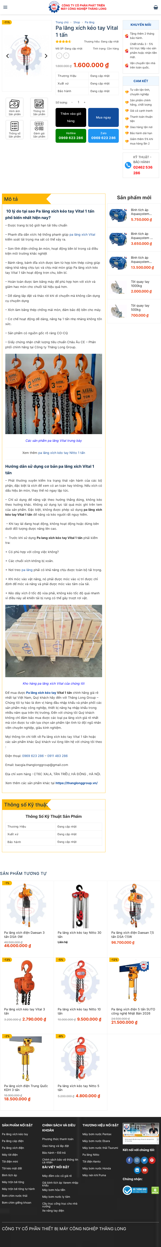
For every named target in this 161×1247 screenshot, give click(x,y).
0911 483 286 (57, 756)
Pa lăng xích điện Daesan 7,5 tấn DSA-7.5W (132, 935)
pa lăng (27, 570)
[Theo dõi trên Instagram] (137, 1160)
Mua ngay (103, 117)
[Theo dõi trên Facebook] (129, 1160)
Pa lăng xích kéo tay (41, 693)
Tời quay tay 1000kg (140, 284)
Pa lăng (89, 22)
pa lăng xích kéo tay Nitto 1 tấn (61, 453)
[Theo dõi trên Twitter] (144, 1160)
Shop (76, 22)
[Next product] (59, 56)
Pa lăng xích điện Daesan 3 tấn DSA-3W (24, 935)
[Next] (45, 56)
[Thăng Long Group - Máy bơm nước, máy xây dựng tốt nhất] (80, 7)
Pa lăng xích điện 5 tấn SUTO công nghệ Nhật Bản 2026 (133, 1011)
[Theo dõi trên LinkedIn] (137, 1170)
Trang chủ (62, 22)
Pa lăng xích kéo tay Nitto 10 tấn (79, 1011)
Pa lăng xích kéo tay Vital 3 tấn (24, 1011)
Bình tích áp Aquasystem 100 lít (140, 212)
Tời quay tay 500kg (140, 307)
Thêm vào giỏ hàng (70, 117)
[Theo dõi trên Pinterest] (152, 1160)
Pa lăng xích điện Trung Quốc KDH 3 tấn (26, 1088)
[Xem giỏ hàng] (156, 7)
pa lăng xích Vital (82, 234)
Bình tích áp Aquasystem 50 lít (142, 236)
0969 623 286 (33, 756)
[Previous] (7, 56)
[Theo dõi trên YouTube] (144, 1170)
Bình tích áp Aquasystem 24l (140, 260)
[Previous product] (66, 56)
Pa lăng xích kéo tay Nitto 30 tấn (79, 935)
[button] (5, 7)
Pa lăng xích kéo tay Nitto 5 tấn (78, 1088)
